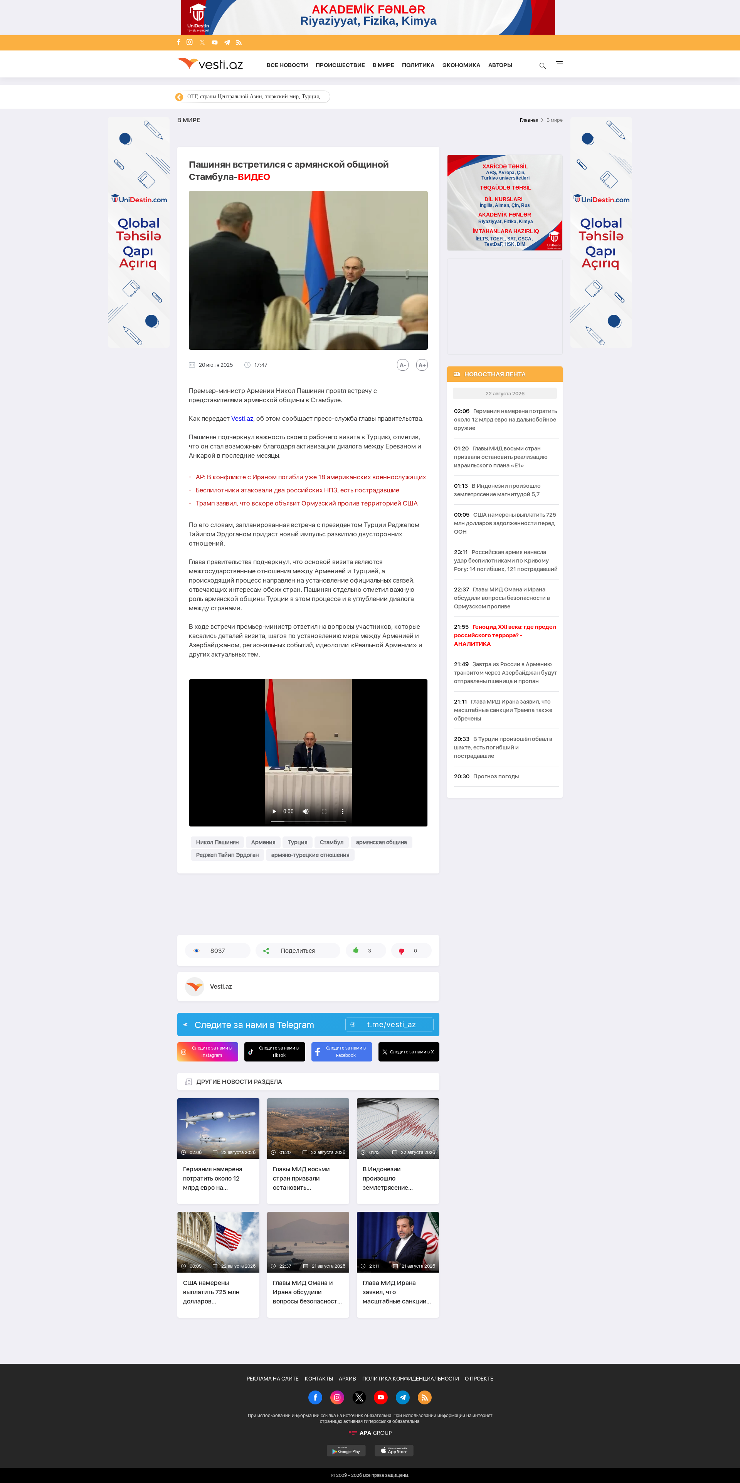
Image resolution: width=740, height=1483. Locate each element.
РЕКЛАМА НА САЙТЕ (273, 1379)
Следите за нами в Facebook (346, 1051)
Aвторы (500, 65)
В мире (383, 65)
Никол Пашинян (217, 842)
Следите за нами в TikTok (279, 1051)
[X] (359, 1398)
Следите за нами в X (412, 1052)
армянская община (381, 842)
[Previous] (179, 97)
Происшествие (340, 65)
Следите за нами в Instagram (212, 1051)
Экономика (461, 65)
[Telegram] (227, 43)
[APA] (370, 1433)
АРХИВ (347, 1379)
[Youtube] (215, 43)
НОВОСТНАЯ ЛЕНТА (495, 374)
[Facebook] (178, 43)
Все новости (287, 65)
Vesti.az (242, 418)
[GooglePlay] (346, 1450)
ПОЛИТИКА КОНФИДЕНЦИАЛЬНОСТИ (410, 1379)
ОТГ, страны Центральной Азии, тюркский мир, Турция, (253, 96)
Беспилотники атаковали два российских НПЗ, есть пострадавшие (297, 490)
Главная (529, 120)
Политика (418, 65)
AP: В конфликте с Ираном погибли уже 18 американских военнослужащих (311, 477)
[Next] (560, 97)
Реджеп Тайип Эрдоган (227, 855)
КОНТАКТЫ (319, 1379)
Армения (263, 842)
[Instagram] (190, 43)
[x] (202, 43)
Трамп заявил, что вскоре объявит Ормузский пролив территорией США (307, 503)
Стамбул (331, 842)
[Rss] (239, 43)
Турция (297, 842)
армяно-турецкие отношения (310, 855)
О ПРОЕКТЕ (479, 1379)
